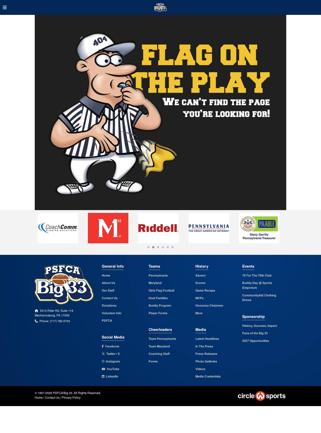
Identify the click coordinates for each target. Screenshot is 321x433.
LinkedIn (111, 376)
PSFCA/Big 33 (62, 393)
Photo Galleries (206, 361)
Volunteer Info (111, 313)
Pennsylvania (158, 275)
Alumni (200, 275)
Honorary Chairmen (209, 305)
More (198, 313)
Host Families (158, 298)
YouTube (112, 369)
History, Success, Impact (259, 325)
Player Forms (158, 313)
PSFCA (107, 320)
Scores (200, 283)
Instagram (112, 361)
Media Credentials (208, 376)
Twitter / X (112, 354)
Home (106, 275)
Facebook (111, 346)
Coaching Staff (159, 354)
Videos (200, 369)
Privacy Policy (71, 397)
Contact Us (110, 298)
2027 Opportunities (255, 341)
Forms (153, 361)
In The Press (204, 346)
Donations (109, 305)
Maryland (155, 283)
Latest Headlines (207, 338)
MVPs (199, 298)
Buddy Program (160, 305)
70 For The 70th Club (257, 275)
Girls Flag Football (161, 290)
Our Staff (108, 290)
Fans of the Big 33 (255, 333)
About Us (108, 283)
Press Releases (206, 354)
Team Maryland (159, 346)
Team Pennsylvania (162, 338)
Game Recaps (205, 290)
